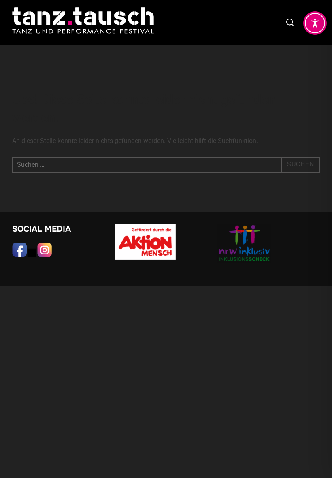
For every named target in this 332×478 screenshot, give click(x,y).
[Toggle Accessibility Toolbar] (315, 23)
